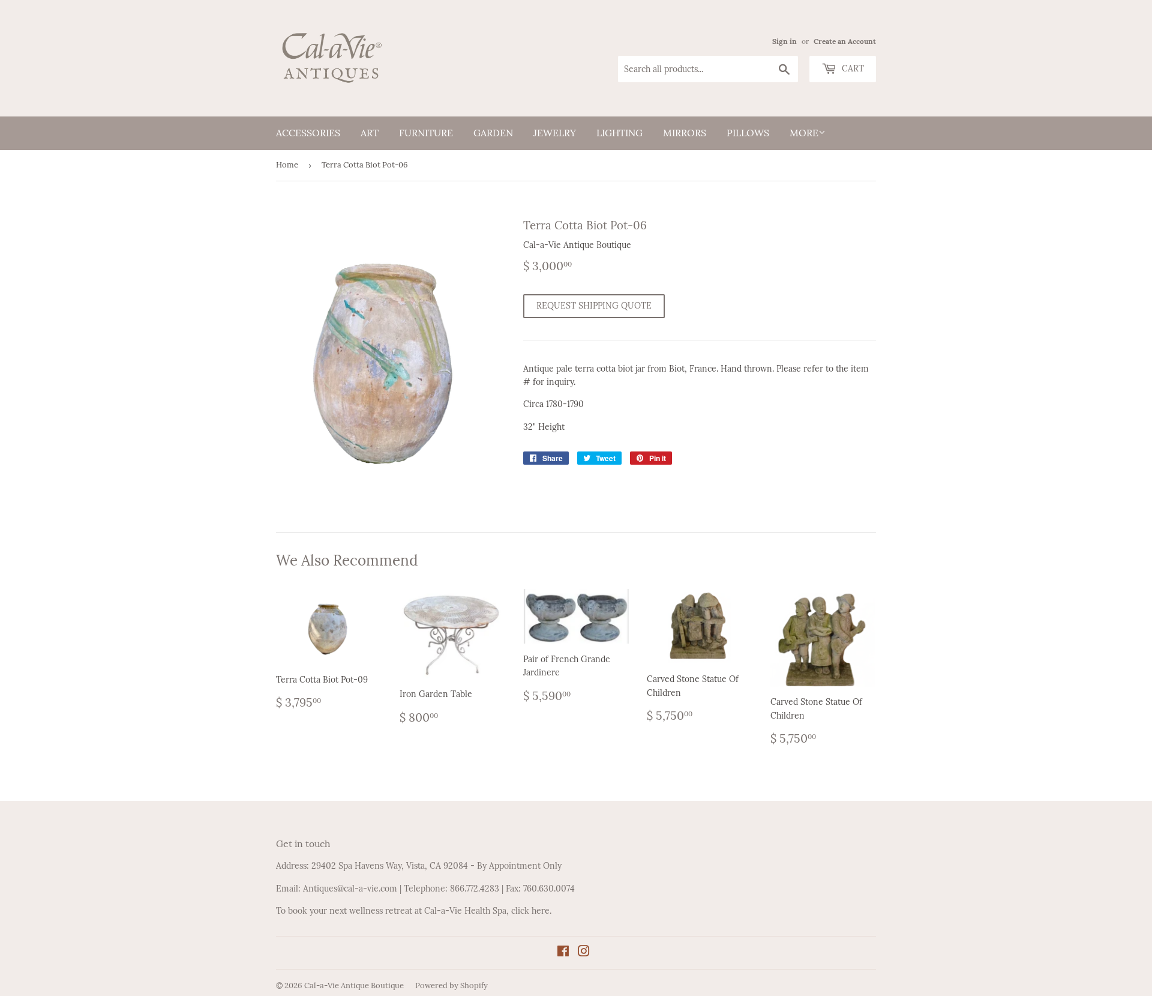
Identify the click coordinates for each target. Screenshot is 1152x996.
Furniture (426, 133)
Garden (493, 133)
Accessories (308, 133)
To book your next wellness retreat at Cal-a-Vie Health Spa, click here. (413, 910)
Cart (851, 68)
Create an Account (845, 41)
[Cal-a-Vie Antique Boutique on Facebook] (563, 952)
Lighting (619, 133)
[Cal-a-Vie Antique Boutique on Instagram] (584, 952)
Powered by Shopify (451, 985)
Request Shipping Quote (594, 305)
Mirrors (684, 133)
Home (287, 165)
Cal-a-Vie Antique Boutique (354, 985)
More (804, 133)
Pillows (748, 133)
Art (370, 133)
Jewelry (554, 133)
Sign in (784, 41)
